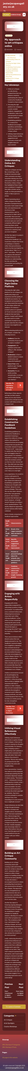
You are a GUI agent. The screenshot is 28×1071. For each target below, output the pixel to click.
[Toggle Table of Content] (20, 55)
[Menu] (5, 10)
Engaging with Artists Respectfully (12, 71)
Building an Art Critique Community (12, 79)
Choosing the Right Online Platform (13, 64)
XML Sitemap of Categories (11, 1045)
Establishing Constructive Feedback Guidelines (13, 68)
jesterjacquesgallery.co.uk (13, 5)
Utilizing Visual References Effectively (13, 75)
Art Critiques (8, 1020)
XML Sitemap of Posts (9, 1047)
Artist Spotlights (9, 1023)
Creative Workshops (10, 1026)
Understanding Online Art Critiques (13, 60)
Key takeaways (11, 57)
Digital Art (9, 35)
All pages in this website (10, 1057)
